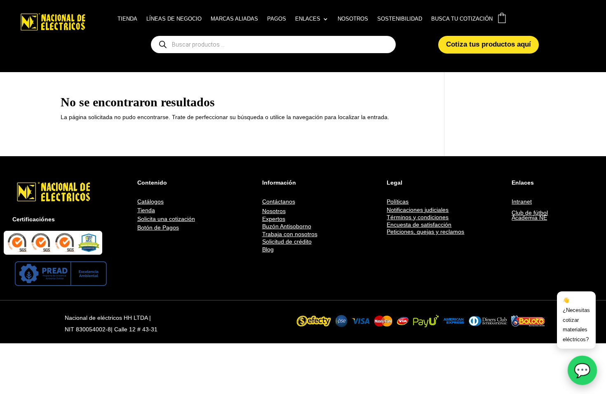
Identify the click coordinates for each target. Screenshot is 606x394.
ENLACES (307, 19)
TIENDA (127, 19)
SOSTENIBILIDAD (399, 19)
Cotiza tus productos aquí (488, 44)
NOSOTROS (353, 19)
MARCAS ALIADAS (234, 19)
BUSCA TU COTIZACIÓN (462, 19)
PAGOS (276, 19)
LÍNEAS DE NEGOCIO (174, 19)
